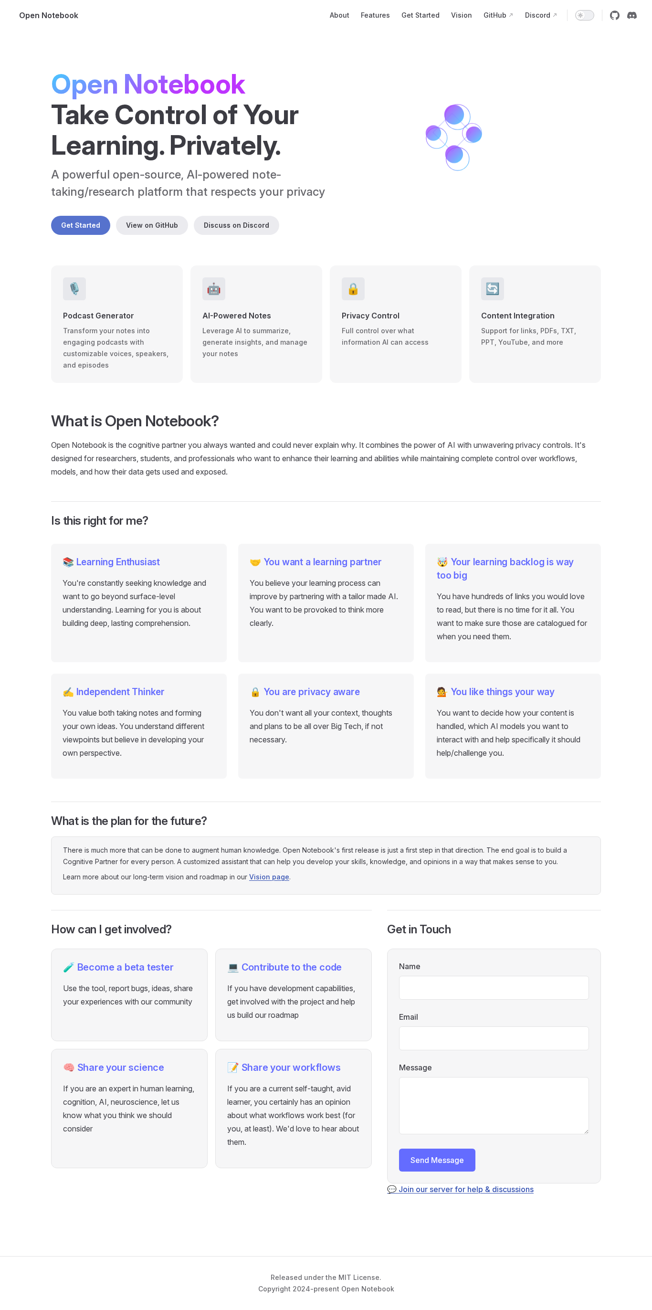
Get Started (80, 225)
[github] (614, 15)
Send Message (437, 1160)
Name (410, 966)
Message (415, 1067)
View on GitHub (152, 225)
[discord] (632, 15)
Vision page (269, 877)
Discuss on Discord (236, 225)
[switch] (584, 15)
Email (408, 1017)
